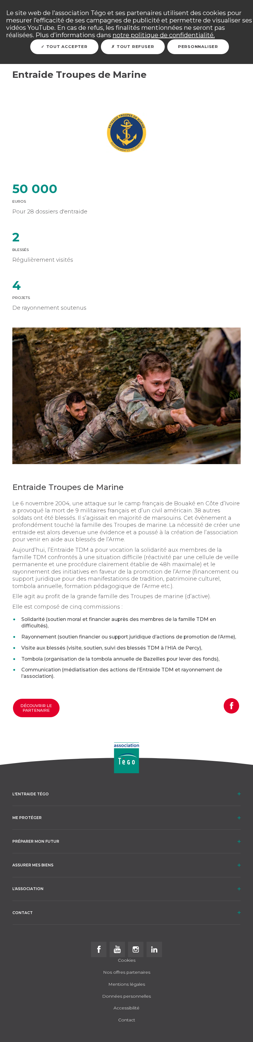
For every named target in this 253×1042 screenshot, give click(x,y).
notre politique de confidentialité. (164, 35)
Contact (22, 912)
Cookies (126, 960)
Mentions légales (126, 984)
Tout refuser (134, 46)
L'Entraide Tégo (30, 794)
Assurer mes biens (32, 865)
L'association (28, 888)
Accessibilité (126, 1008)
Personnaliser (198, 46)
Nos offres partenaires (126, 972)
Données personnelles (126, 996)
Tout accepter (66, 46)
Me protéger (27, 817)
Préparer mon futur (35, 841)
